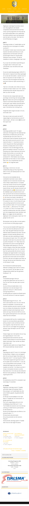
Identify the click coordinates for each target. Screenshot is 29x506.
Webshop (24, 8)
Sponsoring (11, 11)
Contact (18, 11)
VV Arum (9, 8)
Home (3, 8)
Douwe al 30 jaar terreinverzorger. (13, 448)
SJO (19, 8)
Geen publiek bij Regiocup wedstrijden (19, 434)
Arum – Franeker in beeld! (18, 450)
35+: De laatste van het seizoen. (7, 441)
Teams (14, 8)
